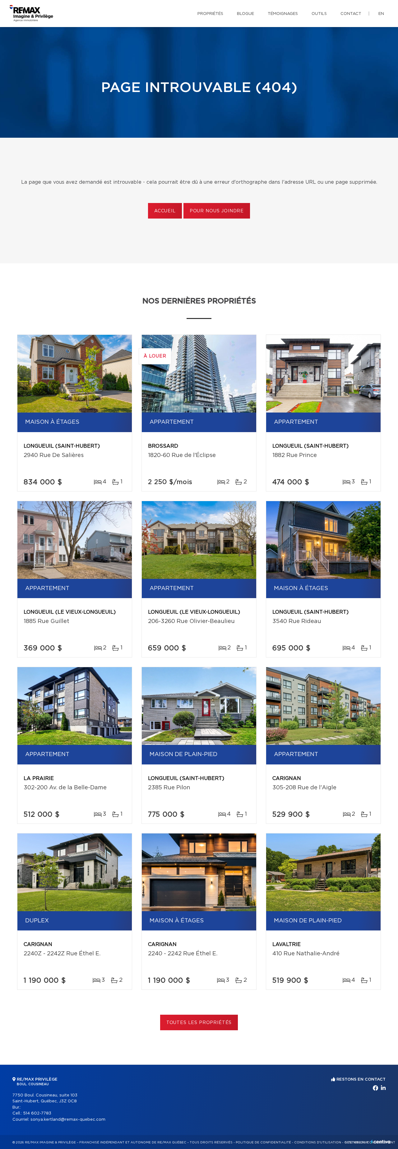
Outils (319, 14)
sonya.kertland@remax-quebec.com (67, 1120)
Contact (350, 14)
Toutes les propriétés (199, 1023)
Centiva (381, 1142)
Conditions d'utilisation (317, 1142)
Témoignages (283, 14)
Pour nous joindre (217, 211)
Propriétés (210, 14)
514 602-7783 (37, 1113)
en (381, 14)
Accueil (165, 211)
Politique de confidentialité (263, 1142)
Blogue (245, 14)
